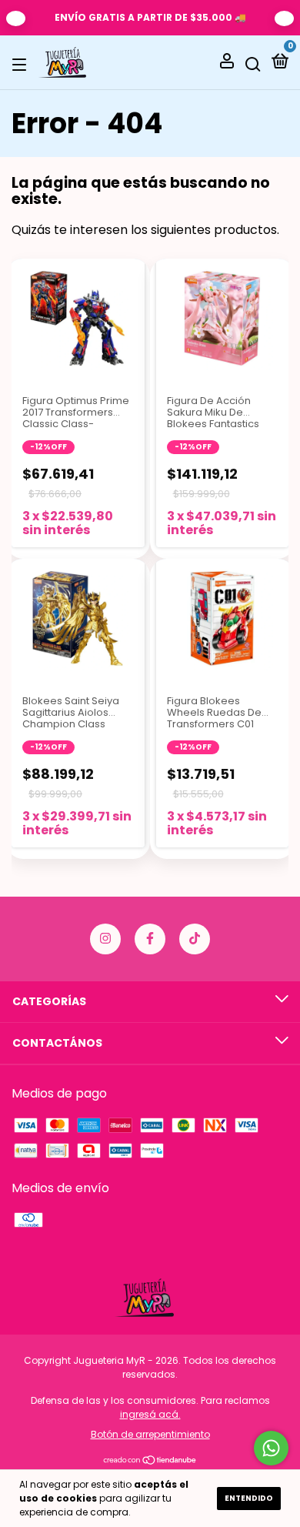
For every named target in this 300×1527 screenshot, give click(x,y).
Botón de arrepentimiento (150, 1434)
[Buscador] (253, 63)
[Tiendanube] (150, 1461)
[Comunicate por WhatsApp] (271, 1448)
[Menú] (22, 63)
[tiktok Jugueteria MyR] (194, 939)
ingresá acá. (150, 1414)
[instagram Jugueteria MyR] (105, 939)
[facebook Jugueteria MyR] (150, 939)
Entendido (249, 1498)
